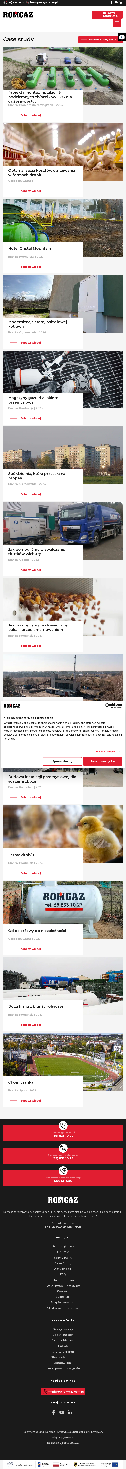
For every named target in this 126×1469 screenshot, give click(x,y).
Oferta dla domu (63, 1357)
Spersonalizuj (60, 761)
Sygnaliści (63, 1296)
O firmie (63, 1252)
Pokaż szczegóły (106, 751)
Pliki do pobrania (63, 1280)
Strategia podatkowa (63, 1308)
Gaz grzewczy (63, 1329)
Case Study (63, 1263)
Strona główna (63, 1246)
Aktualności (63, 1268)
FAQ (63, 1274)
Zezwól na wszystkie (103, 761)
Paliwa (63, 1346)
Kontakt (63, 1291)
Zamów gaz (63, 1362)
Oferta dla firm (63, 1351)
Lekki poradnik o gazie (63, 1285)
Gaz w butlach (63, 1334)
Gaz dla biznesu (63, 1340)
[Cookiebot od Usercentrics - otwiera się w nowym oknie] (108, 705)
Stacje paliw (63, 1257)
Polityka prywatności (63, 1437)
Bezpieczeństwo (63, 1302)
